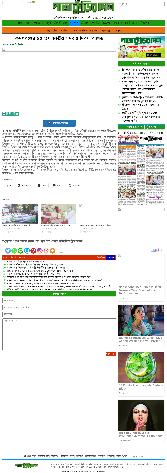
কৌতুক (117, 30)
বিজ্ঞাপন (144, 23)
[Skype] (27, 249)
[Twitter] (8, 249)
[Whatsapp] (14, 249)
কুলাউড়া (95, 23)
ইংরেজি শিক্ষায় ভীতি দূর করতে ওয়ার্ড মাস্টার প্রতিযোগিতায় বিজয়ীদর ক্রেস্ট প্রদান (40, 271)
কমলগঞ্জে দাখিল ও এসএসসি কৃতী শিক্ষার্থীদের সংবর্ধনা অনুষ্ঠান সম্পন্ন (36, 267)
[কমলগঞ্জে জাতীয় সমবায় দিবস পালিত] (20, 214)
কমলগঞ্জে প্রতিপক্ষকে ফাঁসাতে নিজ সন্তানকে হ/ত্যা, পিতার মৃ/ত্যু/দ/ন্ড (35, 264)
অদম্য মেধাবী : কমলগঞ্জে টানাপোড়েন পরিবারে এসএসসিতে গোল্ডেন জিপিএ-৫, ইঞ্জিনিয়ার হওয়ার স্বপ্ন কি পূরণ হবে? (55, 280)
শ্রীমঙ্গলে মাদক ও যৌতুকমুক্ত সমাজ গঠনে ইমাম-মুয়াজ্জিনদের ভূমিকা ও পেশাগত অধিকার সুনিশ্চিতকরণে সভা (141, 74)
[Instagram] (40, 249)
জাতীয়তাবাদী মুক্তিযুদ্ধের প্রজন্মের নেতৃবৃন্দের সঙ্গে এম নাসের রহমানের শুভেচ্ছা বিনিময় (141, 117)
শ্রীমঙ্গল (85, 23)
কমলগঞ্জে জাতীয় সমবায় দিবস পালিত (17, 225)
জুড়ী (48, 23)
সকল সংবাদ (37, 23)
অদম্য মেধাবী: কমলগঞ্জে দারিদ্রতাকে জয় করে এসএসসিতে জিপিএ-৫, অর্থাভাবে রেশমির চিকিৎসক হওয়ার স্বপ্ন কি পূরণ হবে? (58, 286)
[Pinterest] (33, 249)
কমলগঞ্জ (74, 23)
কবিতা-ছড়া (105, 30)
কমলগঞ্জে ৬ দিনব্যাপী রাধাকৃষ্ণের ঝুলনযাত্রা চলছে (27, 261)
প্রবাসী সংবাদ (131, 23)
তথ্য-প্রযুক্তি (51, 30)
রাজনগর (117, 23)
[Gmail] (46, 249)
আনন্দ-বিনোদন (79, 30)
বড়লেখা (106, 23)
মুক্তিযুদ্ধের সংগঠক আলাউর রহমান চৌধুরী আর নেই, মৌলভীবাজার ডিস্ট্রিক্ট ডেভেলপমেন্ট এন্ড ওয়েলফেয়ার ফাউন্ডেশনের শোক (142, 87)
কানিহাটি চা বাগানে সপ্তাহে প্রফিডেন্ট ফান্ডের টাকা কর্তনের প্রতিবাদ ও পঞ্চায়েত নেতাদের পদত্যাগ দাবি (48, 277)
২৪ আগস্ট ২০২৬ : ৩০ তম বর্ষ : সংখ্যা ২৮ (141, 133)
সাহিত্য (93, 30)
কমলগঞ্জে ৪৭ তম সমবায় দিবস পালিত (95, 225)
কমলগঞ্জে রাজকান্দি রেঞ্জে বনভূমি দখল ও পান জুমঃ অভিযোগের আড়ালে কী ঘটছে (40, 283)
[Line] (20, 249)
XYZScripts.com (99, 471)
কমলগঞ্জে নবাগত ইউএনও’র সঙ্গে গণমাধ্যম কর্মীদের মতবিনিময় (33, 274)
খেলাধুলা (64, 30)
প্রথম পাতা (23, 23)
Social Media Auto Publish (71, 471)
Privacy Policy (136, 456)
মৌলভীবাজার (60, 23)
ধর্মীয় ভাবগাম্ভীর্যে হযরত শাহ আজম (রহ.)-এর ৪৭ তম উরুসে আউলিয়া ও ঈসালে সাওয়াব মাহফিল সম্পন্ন (49, 289)
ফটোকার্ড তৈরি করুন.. (61, 123)
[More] (52, 249)
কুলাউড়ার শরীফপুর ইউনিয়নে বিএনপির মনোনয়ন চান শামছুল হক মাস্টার (142, 99)
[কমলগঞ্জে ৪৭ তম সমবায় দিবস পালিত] (97, 214)
